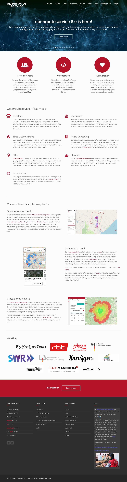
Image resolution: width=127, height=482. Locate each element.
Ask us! (82, 4)
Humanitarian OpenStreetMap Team (19, 222)
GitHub (98, 273)
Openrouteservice (13, 409)
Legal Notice (69, 428)
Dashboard (39, 409)
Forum (67, 409)
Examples (73, 4)
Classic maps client (13, 417)
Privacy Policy (69, 424)
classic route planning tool (18, 302)
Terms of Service (70, 421)
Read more (63, 37)
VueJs (100, 252)
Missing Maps (41, 222)
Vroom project (53, 179)
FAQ (66, 413)
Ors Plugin (12, 432)
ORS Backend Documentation (45, 421)
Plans (90, 4)
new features (92, 259)
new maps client (73, 252)
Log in (116, 4)
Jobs (96, 4)
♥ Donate (49, 4)
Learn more (71, 388)
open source (47, 317)
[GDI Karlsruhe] (108, 359)
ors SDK (12, 421)
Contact (67, 432)
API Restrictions (41, 417)
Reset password (41, 424)
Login (38, 428)
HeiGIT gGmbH (46, 478)
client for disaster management (39, 215)
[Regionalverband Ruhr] (35, 370)
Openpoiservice (18, 158)
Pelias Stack (87, 147)
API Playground (106, 4)
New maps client (12, 413)
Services (57, 4)
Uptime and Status (71, 417)
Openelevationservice (83, 158)
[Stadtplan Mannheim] (63, 370)
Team (67, 435)
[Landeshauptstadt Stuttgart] (91, 370)
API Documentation (42, 413)
